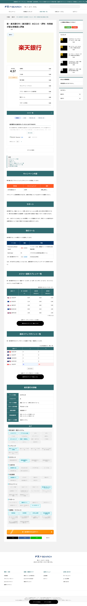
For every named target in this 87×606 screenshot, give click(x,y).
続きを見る (30, 368)
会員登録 (45, 575)
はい (18, 141)
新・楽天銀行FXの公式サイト (30, 532)
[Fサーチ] (13, 6)
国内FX (10, 34)
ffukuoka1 (18, 137)
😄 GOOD (67, 27)
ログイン (75, 11)
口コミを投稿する (13, 77)
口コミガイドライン (8, 581)
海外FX (70, 98)
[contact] (43, 592)
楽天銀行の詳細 (13, 166)
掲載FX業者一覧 (43, 11)
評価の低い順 (41, 118)
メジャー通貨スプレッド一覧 (17, 163)
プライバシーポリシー (9, 578)
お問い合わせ (66, 581)
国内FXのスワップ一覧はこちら (30, 377)
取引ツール (12, 162)
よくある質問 (66, 578)
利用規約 (6, 575)
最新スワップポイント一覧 (16, 164)
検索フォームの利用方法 (29, 575)
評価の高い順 (32, 118)
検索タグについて (27, 581)
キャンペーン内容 (14, 159)
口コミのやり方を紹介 (28, 578)
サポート (12, 160)
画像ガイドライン (8, 584)
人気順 (24, 118)
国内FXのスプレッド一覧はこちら (30, 323)
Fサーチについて (66, 575)
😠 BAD (75, 27)
